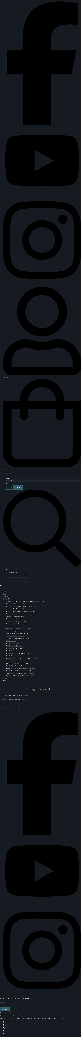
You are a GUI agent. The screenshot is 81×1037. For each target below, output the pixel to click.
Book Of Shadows (7, 599)
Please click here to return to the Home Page (15, 699)
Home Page (6, 591)
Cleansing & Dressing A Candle (14, 648)
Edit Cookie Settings (44, 1018)
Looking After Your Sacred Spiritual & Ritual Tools (19, 618)
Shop (4, 594)
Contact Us (6, 678)
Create (62, 1018)
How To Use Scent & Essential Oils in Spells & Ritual (19, 670)
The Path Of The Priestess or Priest (15, 636)
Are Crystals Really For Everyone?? (15, 609)
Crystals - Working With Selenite (14, 631)
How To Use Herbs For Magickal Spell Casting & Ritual (20, 668)
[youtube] (42, 194)
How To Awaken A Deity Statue (14, 646)
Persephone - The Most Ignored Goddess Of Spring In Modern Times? (24, 606)
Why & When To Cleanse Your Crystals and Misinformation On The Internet (25, 601)
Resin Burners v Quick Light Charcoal (15, 613)
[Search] (26, 576)
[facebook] (42, 125)
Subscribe (5, 1009)
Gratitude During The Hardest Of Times (16, 621)
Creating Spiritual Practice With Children (17, 633)
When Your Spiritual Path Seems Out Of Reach (18, 604)
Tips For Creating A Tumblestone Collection (17, 638)
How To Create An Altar (12, 656)
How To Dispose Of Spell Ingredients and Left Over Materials (22, 658)
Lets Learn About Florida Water (14, 623)
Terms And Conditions (6, 709)
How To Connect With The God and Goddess (17, 653)
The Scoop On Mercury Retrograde (15, 616)
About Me (5, 596)
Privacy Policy (16, 709)
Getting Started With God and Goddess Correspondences (20, 673)
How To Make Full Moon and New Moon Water (18, 665)
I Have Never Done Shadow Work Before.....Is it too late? (20, 611)
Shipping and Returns (26, 709)
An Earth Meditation (11, 661)
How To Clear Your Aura (12, 643)
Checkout (18, 487)
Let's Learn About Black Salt (13, 626)
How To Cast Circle (11, 651)
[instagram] (42, 284)
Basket (10, 487)
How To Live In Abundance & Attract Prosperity (18, 628)
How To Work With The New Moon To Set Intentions (20, 675)
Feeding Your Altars (11, 641)
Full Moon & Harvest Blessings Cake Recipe (17, 663)
